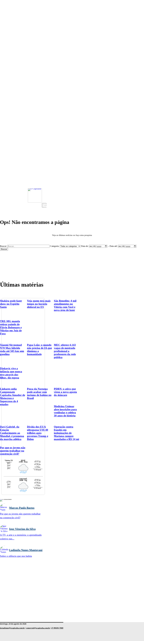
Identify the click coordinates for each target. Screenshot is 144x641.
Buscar (4, 249)
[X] (45, 200)
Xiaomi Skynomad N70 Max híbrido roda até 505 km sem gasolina (12, 349)
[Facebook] (45, 189)
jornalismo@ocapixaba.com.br (12, 628)
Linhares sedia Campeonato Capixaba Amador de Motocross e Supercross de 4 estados (12, 396)
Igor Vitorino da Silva (22, 528)
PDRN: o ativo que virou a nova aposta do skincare (65, 392)
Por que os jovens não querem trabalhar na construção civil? (12, 450)
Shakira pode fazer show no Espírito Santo (11, 303)
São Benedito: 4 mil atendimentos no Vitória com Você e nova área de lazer (65, 305)
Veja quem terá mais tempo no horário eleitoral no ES (38, 303)
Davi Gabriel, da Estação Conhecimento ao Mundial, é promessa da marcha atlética (12, 433)
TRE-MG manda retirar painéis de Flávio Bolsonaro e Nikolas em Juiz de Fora (11, 327)
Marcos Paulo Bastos (21, 507)
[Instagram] (45, 178)
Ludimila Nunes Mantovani (25, 550)
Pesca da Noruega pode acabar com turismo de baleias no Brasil (39, 393)
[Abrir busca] (44, 205)
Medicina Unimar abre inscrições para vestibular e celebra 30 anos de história (65, 411)
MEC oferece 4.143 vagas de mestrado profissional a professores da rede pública (65, 351)
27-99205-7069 (57, 628)
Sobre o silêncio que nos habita (16, 556)
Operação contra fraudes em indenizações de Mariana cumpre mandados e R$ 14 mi (66, 433)
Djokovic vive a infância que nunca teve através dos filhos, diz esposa (11, 373)
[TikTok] (45, 194)
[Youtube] (45, 183)
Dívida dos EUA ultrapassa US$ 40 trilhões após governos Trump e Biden (37, 433)
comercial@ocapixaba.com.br (38, 628)
